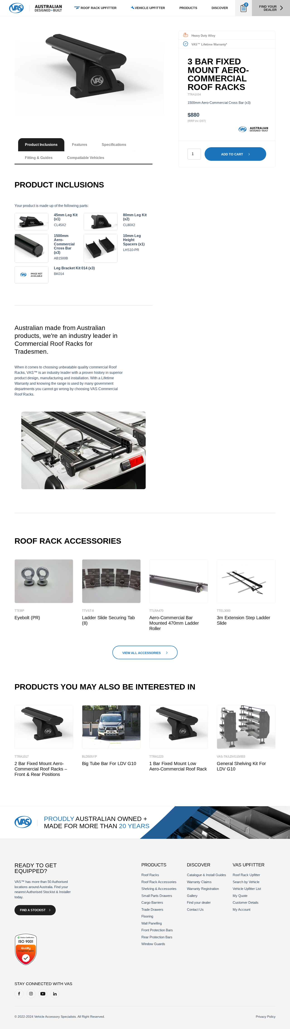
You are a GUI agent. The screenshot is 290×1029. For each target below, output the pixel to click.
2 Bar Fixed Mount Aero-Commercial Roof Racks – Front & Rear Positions (40, 769)
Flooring (147, 916)
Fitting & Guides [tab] (39, 158)
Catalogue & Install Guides (206, 875)
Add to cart (232, 154)
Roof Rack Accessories (158, 882)
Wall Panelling (151, 923)
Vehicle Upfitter (150, 8)
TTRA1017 (21, 756)
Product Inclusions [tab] (41, 145)
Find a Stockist (33, 910)
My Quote (240, 896)
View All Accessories (141, 653)
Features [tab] (79, 145)
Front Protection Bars (157, 930)
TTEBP (19, 610)
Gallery (192, 896)
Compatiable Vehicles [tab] (85, 158)
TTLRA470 (156, 610)
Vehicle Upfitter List (247, 889)
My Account (241, 909)
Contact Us (195, 909)
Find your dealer (268, 8)
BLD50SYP (89, 756)
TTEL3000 (223, 610)
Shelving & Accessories (158, 889)
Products (188, 8)
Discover (220, 8)
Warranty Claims (199, 882)
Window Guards (153, 944)
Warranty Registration (203, 889)
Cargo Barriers (152, 902)
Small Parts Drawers (156, 896)
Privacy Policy (266, 1016)
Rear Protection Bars (156, 937)
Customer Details (246, 902)
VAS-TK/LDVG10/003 (231, 756)
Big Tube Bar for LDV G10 (109, 763)
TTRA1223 (156, 756)
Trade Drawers (152, 909)
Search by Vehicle (246, 882)
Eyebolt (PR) (27, 617)
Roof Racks (150, 875)
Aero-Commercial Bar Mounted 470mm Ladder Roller (174, 623)
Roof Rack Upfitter (98, 8)
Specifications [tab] (114, 145)
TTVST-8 (88, 610)
